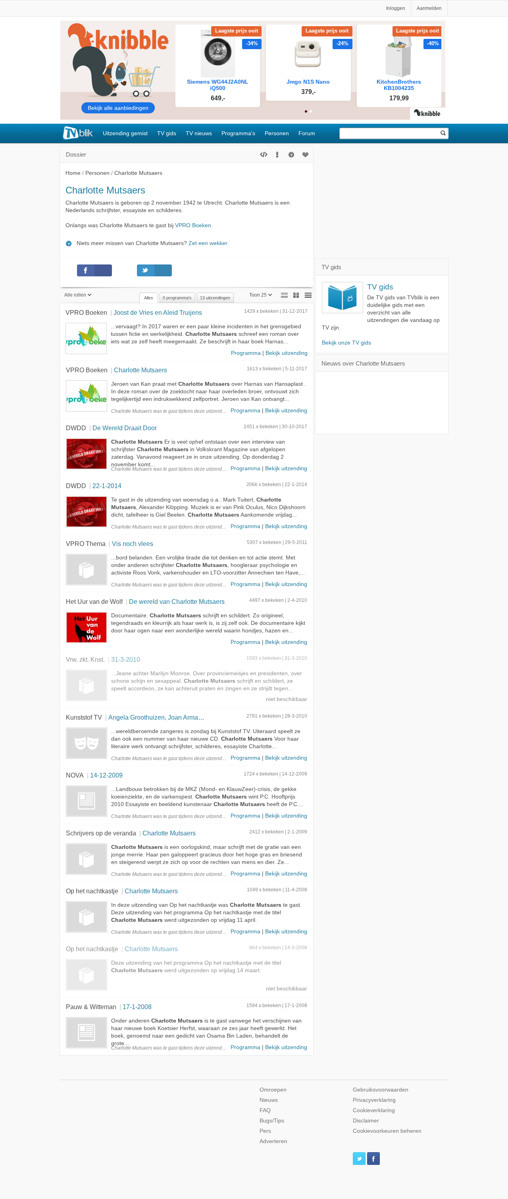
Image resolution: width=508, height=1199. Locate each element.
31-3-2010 (125, 659)
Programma (246, 353)
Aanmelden (429, 8)
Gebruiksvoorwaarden (380, 1090)
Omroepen (273, 1090)
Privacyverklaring (374, 1100)
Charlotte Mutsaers (140, 369)
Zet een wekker (208, 243)
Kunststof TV (84, 717)
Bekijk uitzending (287, 353)
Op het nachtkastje (92, 890)
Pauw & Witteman (91, 1006)
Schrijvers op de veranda (101, 833)
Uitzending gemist (125, 133)
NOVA (75, 775)
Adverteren (273, 1141)
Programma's (238, 133)
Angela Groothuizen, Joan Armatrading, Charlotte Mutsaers (191, 717)
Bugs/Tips (272, 1121)
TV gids (166, 133)
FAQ (265, 1110)
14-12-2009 (106, 775)
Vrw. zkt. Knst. (85, 659)
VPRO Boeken (193, 225)
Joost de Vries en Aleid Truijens (158, 312)
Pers (265, 1131)
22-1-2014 (106, 485)
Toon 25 (258, 295)
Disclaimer (366, 1121)
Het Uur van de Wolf (94, 601)
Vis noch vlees (132, 543)
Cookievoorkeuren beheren (387, 1131)
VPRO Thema (86, 543)
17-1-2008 (137, 1006)
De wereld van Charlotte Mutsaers (177, 601)
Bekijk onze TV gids (346, 343)
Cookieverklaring (374, 1110)
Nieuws (269, 1100)
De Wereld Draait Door (124, 427)
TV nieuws (199, 133)
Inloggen (395, 8)
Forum (306, 133)
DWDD (76, 427)
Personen (277, 133)
